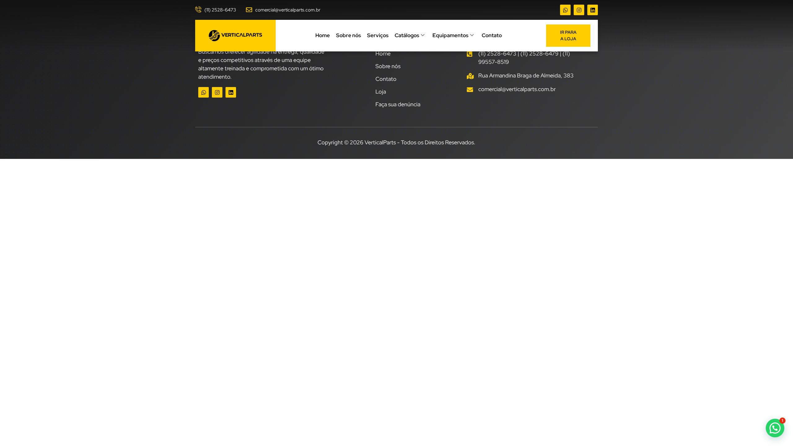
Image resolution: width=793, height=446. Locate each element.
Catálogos (407, 35)
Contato (492, 35)
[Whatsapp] (565, 10)
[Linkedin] (592, 10)
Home (322, 35)
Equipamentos (450, 35)
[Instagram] (579, 10)
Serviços (377, 35)
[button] (775, 428)
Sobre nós (348, 35)
